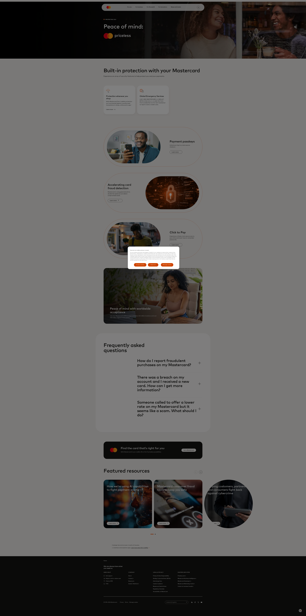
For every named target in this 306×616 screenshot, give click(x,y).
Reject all (153, 264)
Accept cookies (140, 264)
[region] (153, 257)
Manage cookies (167, 264)
